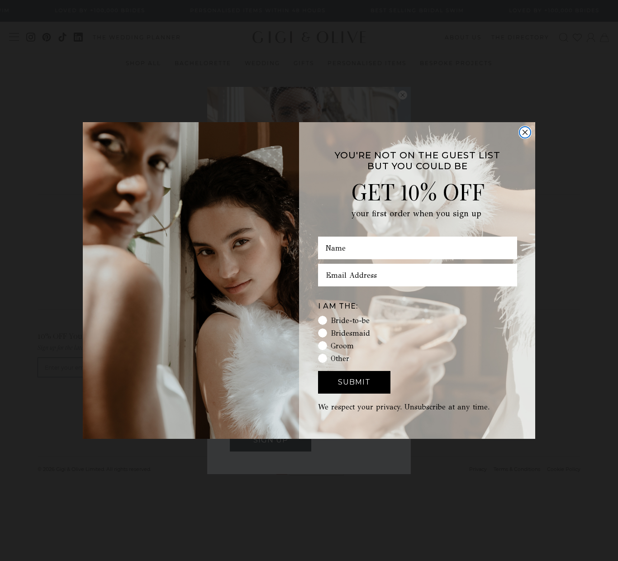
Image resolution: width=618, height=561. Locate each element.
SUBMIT (354, 382)
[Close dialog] (525, 132)
